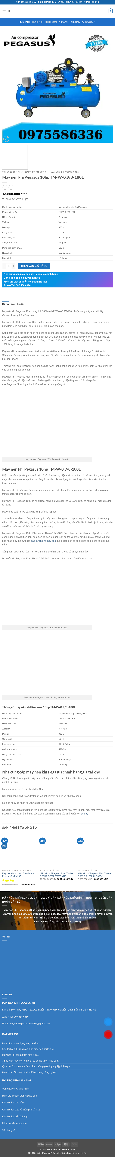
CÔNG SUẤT (51, 22)
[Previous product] (11, 187)
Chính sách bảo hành (13, 1102)
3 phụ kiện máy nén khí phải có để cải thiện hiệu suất (30, 1060)
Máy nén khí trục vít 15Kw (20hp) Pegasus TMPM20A (18, 874)
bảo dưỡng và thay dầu (43, 541)
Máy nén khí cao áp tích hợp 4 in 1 (20, 1055)
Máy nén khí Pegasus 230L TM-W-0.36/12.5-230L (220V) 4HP (56, 874)
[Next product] (5, 187)
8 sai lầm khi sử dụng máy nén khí (20, 1043)
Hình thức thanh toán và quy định (19, 1095)
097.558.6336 (21, 1016)
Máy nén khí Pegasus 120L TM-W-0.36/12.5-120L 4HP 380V (94, 874)
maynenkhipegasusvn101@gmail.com (30, 1023)
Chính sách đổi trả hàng (15, 1116)
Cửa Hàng (24, 22)
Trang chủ (8, 172)
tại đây (84, 813)
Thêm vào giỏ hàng (34, 266)
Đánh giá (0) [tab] (17, 304)
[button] (4, 11)
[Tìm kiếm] (9, 11)
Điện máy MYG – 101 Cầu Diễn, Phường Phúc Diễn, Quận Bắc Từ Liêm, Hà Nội (54, 1009)
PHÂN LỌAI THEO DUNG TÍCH (32, 172)
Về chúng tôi (9, 1130)
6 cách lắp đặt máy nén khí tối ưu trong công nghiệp (29, 1072)
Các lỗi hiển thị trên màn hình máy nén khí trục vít (28, 1049)
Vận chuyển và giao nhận (15, 1088)
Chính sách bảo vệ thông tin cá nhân (21, 1109)
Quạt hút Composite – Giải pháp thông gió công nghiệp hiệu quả (36, 1066)
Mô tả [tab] (5, 304)
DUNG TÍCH (37, 22)
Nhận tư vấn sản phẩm (14, 1123)
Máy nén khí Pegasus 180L (65, 172)
